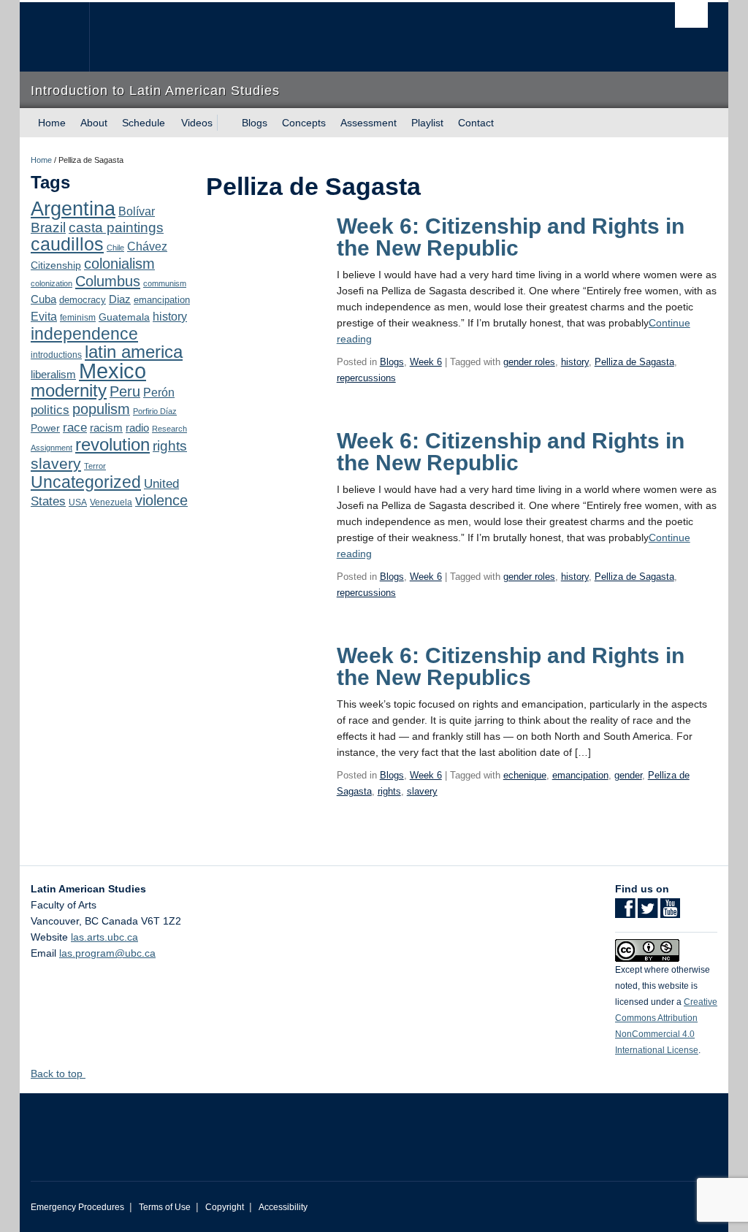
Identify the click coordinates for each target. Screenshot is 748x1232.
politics (50, 410)
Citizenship (56, 265)
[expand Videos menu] (225, 123)
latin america (134, 351)
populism (101, 409)
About (93, 123)
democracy (82, 299)
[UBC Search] (691, 15)
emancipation (162, 299)
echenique (524, 775)
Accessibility (283, 1207)
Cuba (43, 299)
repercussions (366, 377)
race (75, 427)
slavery (56, 463)
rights (170, 446)
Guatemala (124, 317)
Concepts (304, 123)
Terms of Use (165, 1207)
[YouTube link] (670, 913)
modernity (69, 390)
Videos (197, 123)
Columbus (107, 281)
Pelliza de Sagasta (634, 361)
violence (161, 500)
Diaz (120, 299)
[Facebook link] (625, 913)
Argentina (73, 209)
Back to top (58, 1073)
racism (106, 428)
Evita (44, 316)
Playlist (427, 123)
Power (45, 428)
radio (137, 427)
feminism (78, 318)
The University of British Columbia (65, 37)
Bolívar (136, 211)
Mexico (112, 371)
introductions (56, 355)
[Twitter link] (647, 913)
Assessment (368, 123)
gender (628, 775)
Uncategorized (86, 481)
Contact (476, 123)
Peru (125, 391)
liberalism (53, 374)
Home (52, 123)
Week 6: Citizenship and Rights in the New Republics (510, 666)
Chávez (147, 246)
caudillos (67, 244)
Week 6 (426, 361)
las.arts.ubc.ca (104, 937)
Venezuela (111, 502)
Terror (95, 466)
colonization (51, 283)
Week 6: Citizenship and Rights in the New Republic (510, 237)
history (170, 316)
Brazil (48, 227)
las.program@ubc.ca (107, 953)
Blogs (254, 123)
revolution (112, 444)
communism (164, 283)
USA (78, 502)
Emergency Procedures (77, 1207)
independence (84, 333)
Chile (115, 247)
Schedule (143, 123)
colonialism (119, 264)
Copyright (224, 1207)
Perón (159, 392)
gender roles (529, 361)
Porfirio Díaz (155, 411)
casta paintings (116, 227)
